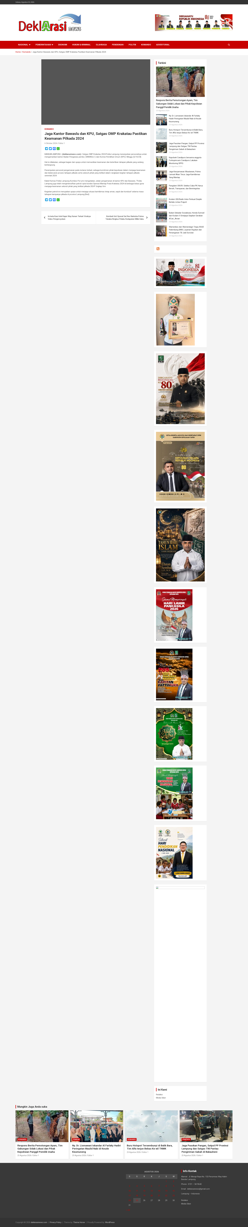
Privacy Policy (55, 1222)
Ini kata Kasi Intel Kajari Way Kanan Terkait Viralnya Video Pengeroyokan (69, 217)
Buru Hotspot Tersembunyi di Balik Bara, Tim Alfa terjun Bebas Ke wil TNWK (150, 1147)
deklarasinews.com (39, 1222)
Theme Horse (79, 1222)
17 (130, 1195)
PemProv (186, 1139)
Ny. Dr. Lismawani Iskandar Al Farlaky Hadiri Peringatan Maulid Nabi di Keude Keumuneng (185, 119)
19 (144, 1195)
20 (152, 1195)
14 (159, 1191)
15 (166, 1191)
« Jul (128, 1210)
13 (152, 1191)
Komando (146, 45)
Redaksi (159, 1094)
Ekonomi (62, 45)
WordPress (110, 1222)
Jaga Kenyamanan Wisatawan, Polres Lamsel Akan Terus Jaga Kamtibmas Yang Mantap (185, 174)
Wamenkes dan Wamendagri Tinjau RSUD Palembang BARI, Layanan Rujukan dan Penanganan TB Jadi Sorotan (186, 230)
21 (159, 1195)
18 (137, 1195)
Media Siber (161, 1098)
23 (174, 1195)
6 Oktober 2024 (51, 143)
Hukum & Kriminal (81, 45)
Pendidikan (117, 45)
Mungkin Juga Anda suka (32, 1106)
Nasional (23, 45)
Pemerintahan (43, 45)
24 (130, 1200)
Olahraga (101, 45)
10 (130, 1191)
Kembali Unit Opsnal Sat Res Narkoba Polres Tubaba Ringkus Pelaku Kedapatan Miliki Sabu (125, 217)
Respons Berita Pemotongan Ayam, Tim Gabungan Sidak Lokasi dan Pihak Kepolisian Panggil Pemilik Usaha (179, 104)
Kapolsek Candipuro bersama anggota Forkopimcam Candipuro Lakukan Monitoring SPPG (185, 160)
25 (137, 1200)
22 (166, 1195)
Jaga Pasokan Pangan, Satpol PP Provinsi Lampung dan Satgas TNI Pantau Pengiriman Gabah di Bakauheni (186, 146)
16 (174, 1191)
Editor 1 (62, 143)
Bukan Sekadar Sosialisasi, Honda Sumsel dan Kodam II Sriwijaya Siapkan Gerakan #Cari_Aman (186, 216)
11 (137, 1191)
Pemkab (76, 1139)
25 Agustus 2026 (24, 1155)
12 (144, 1191)
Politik (132, 45)
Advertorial (163, 45)
